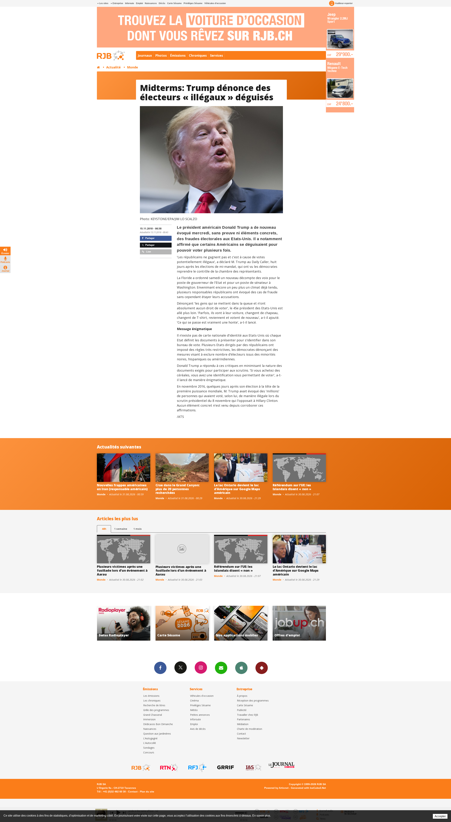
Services (216, 55)
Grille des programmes (156, 710)
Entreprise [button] (117, 3)
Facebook (160, 668)
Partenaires (243, 719)
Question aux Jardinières (157, 733)
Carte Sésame (174, 3)
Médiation (242, 724)
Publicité (241, 710)
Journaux (145, 55)
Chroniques (198, 55)
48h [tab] (104, 528)
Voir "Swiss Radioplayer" (249, 623)
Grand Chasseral (152, 714)
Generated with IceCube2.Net (308, 787)
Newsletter (243, 738)
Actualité (113, 67)
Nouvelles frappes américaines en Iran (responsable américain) (122, 487)
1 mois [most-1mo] (137, 528)
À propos (242, 695)
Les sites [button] (103, 3)
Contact (241, 733)
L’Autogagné (150, 738)
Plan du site (147, 791)
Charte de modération (249, 729)
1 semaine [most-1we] (120, 528)
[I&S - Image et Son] (253, 767)
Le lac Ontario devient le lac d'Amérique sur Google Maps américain (237, 489)
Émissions (178, 55)
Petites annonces (200, 714)
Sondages (149, 747)
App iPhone (241, 668)
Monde (132, 67)
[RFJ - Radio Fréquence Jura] (197, 767)
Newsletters (221, 668)
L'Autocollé (149, 743)
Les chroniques (151, 700)
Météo (194, 710)
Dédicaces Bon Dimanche (158, 724)
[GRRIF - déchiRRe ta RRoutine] (225, 767)
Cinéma (194, 700)
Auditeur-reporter (344, 3)
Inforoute (129, 3)
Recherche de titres (154, 705)
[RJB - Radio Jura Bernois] (140, 767)
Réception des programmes (253, 700)
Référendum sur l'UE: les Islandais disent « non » (292, 487)
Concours (148, 752)
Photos (161, 55)
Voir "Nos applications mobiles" (132, 623)
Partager (150, 238)
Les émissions (151, 695)
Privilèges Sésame (193, 3)
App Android (261, 668)
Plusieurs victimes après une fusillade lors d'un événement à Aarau (122, 570)
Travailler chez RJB (247, 714)
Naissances (151, 3)
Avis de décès (198, 729)
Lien (148, 251)
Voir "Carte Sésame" (307, 623)
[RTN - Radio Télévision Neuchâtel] (169, 767)
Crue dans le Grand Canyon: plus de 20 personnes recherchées (178, 489)
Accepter (440, 816)
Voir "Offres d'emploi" (190, 623)
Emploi (139, 3)
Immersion (149, 719)
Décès (162, 3)
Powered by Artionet (276, 787)
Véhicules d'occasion (215, 3)
